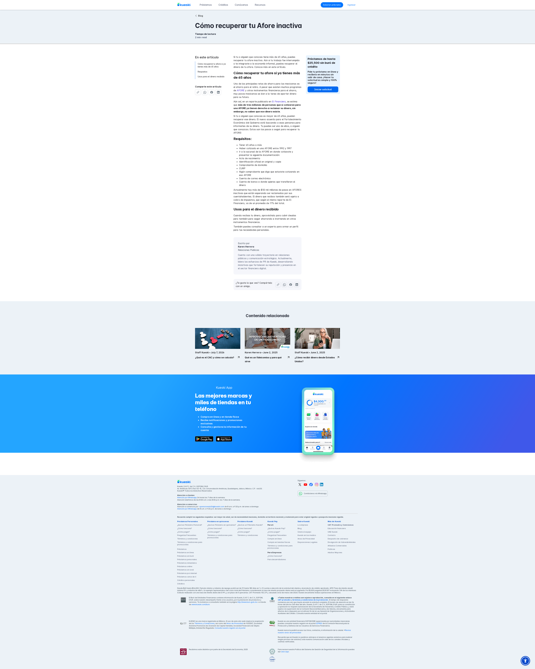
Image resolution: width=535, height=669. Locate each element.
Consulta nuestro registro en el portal (230, 628)
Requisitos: (203, 71)
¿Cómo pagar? (183, 532)
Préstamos (182, 549)
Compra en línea (275, 539)
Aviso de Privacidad (306, 539)
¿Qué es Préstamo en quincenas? (221, 525)
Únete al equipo (304, 532)
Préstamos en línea (185, 552)
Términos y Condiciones (204, 623)
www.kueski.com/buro (201, 604)
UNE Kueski (332, 532)
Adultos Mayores (335, 552)
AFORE (241, 90)
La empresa (303, 525)
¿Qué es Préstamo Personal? (189, 525)
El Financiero (279, 101)
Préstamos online (184, 566)
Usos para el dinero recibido (211, 76)
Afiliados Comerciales (337, 546)
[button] (205, 5)
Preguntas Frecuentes (186, 535)
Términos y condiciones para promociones (189, 543)
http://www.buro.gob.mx (247, 602)
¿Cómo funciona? (184, 528)
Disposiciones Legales (307, 542)
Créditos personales (186, 580)
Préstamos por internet (187, 573)
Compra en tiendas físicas (279, 542)
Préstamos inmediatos (187, 563)
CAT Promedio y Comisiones (340, 525)
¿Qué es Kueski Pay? (276, 528)
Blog (299, 528)
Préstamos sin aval (185, 570)
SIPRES (319, 623)
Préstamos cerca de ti (186, 577)
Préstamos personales (187, 559)
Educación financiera (337, 528)
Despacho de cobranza (338, 539)
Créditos (181, 584)
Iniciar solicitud (323, 89)
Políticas (331, 549)
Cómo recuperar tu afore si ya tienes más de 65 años (212, 65)
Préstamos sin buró (185, 556)
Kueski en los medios (307, 535)
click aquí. (285, 652)
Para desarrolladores (277, 559)
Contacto (332, 535)
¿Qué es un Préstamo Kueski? (250, 525)
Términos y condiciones (187, 539)
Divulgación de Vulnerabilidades (342, 542)
